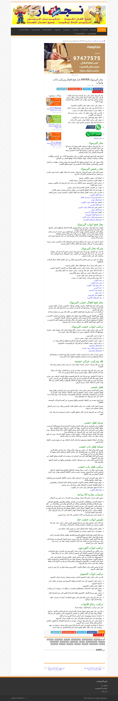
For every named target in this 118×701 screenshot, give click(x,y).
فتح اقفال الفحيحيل (95, 351)
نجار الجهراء (58, 29)
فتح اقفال (82, 641)
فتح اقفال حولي (36, 29)
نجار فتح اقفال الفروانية (94, 215)
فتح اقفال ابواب (96, 200)
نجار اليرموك (70, 644)
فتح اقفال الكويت (96, 195)
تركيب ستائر (101, 641)
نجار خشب (62, 644)
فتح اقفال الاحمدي (24, 29)
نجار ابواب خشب (93, 644)
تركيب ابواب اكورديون (87, 639)
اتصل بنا (104, 685)
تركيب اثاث (67, 639)
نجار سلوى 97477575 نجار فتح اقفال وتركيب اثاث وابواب (56, 668)
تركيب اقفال (50, 639)
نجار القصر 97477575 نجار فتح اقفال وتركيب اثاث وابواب (54, 126)
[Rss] (25, 698)
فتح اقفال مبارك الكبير (90, 217)
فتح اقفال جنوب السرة (90, 348)
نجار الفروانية (67, 29)
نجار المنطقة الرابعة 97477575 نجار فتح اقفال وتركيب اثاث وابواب (54, 109)
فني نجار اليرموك (54, 641)
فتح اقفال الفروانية (80, 33)
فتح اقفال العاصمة (47, 29)
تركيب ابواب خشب (76, 639)
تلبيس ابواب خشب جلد (92, 641)
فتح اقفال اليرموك (64, 641)
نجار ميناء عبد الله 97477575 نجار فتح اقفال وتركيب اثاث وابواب (54, 143)
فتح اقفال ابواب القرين (86, 207)
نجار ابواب (102, 644)
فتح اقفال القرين (92, 33)
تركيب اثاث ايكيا (59, 639)
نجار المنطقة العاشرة (94, 298)
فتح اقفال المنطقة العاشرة (92, 220)
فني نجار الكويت (96, 283)
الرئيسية (101, 41)
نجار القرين (76, 29)
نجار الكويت (95, 41)
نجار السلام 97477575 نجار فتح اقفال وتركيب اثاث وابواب (92, 668)
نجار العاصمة (102, 29)
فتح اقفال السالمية (95, 346)
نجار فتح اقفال (55, 644)
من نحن (104, 691)
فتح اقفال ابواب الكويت (89, 202)
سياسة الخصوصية (101, 688)
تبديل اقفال (97, 639)
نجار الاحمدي (85, 29)
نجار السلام (98, 138)
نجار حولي (93, 29)
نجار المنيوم (77, 644)
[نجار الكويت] (59, 14)
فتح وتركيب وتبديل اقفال (89, 197)
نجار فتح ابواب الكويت (94, 285)
